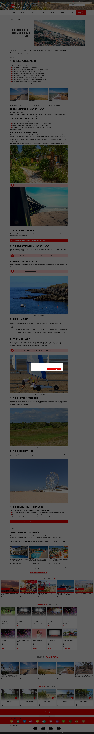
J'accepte (58, 369)
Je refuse (51, 369)
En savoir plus (43, 369)
